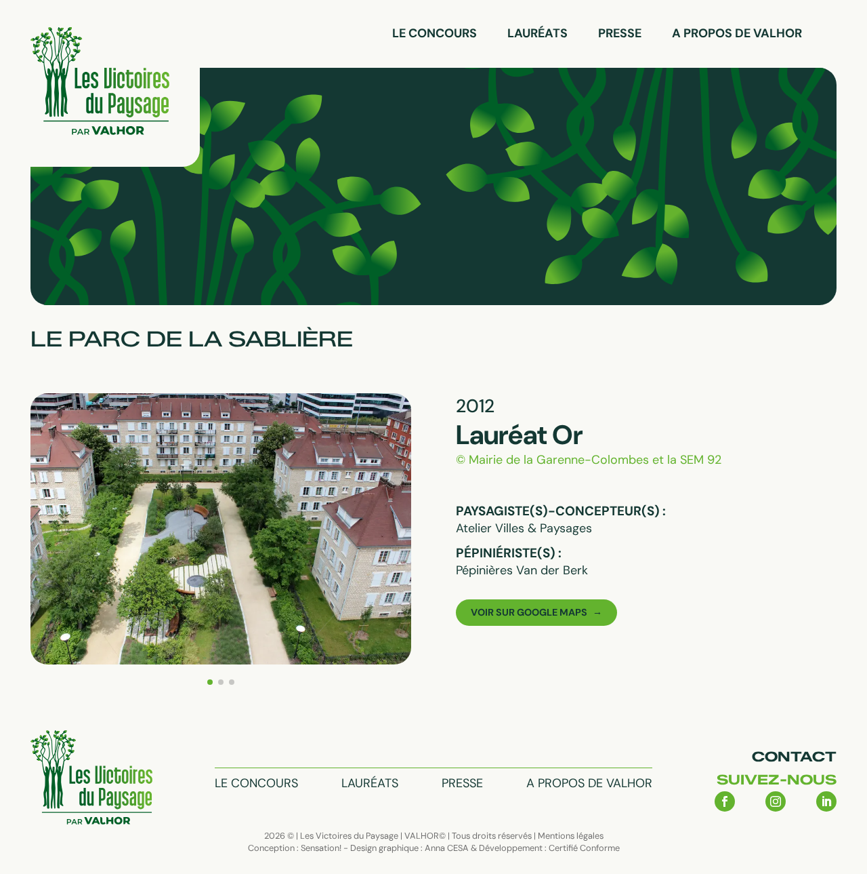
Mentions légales (571, 835)
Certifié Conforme (584, 848)
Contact (794, 757)
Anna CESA (447, 848)
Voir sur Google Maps (529, 612)
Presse (619, 33)
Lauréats (537, 33)
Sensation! (321, 848)
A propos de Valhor (737, 33)
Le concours (434, 33)
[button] (210, 682)
